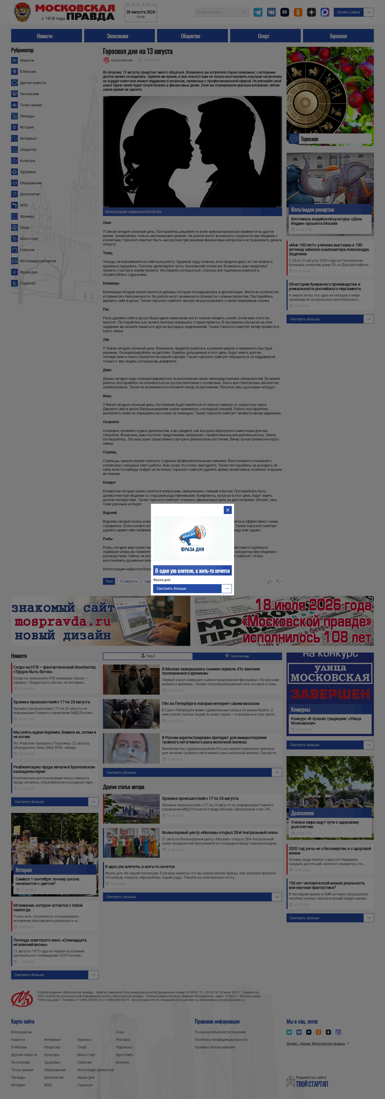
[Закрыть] (228, 510)
